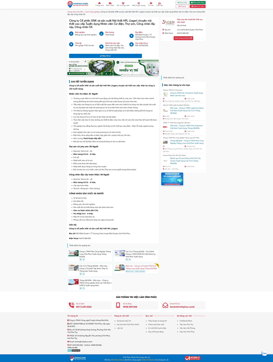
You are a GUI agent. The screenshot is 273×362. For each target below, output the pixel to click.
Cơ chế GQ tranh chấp (157, 328)
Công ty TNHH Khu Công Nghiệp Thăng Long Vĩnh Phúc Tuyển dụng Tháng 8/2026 (95, 254)
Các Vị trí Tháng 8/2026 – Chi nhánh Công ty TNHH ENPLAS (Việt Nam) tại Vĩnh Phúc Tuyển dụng (140, 254)
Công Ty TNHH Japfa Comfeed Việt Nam (176, 105)
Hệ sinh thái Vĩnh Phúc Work (128, 325)
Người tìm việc (198, 6)
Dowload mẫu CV (124, 321)
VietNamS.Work (186, 321)
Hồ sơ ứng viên (123, 5)
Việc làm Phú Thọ (186, 325)
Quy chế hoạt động (155, 332)
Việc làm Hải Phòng (187, 328)
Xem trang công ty (182, 38)
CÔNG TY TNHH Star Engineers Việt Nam (176, 123)
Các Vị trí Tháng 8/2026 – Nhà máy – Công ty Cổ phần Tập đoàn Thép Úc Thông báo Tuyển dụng (93, 268)
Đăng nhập (183, 2)
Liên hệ (159, 5)
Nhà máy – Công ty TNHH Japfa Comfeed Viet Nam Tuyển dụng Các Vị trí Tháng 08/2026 (186, 110)
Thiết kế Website (148, 360)
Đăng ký (183, 6)
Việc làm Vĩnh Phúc (187, 332)
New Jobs (110, 5)
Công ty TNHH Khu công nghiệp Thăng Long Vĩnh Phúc (181, 138)
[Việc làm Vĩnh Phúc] (77, 4)
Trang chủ (99, 5)
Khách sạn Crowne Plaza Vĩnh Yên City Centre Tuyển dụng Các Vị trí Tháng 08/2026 (185, 160)
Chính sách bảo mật (156, 325)
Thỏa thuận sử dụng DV (157, 321)
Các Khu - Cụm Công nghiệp (88, 12)
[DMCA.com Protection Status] (73, 350)
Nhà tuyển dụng (138, 5)
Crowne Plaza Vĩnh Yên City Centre (174, 155)
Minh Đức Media (117, 360)
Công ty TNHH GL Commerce (172, 90)
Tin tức (151, 5)
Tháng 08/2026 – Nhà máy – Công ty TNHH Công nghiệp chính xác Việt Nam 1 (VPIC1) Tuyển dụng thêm (95, 282)
